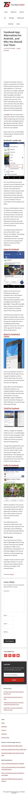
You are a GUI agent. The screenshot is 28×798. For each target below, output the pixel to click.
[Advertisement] (14, 67)
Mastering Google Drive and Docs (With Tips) (13, 749)
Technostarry (14, 4)
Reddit (7, 114)
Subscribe (4, 726)
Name (5, 615)
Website (6, 632)
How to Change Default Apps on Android (12, 763)
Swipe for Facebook (11, 249)
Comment (7, 591)
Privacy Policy (5, 737)
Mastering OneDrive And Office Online (11, 746)
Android (12, 574)
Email (5, 623)
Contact (3, 730)
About (3, 723)
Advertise (4, 734)
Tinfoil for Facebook (11, 408)
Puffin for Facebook (11, 465)
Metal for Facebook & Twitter (12, 335)
